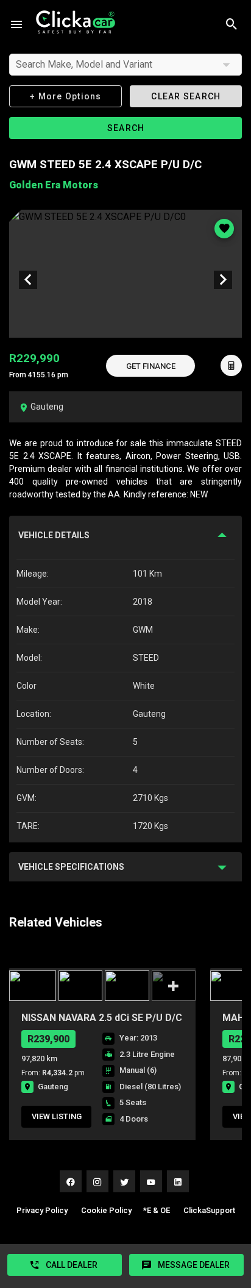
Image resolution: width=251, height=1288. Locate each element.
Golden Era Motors (53, 185)
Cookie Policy (106, 1210)
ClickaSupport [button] (209, 1210)
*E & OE (156, 1210)
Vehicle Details (54, 535)
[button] (150, 366)
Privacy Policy (42, 1210)
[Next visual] (223, 280)
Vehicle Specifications (71, 867)
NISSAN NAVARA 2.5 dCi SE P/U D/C (101, 1017)
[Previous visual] (28, 280)
